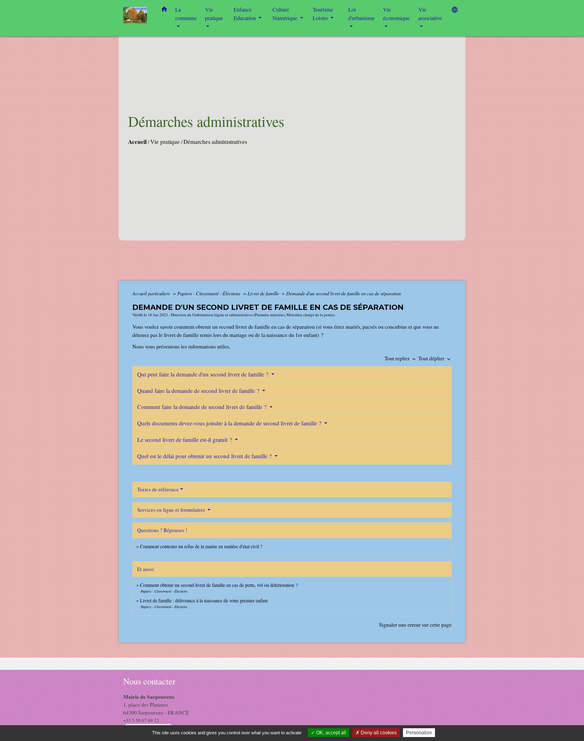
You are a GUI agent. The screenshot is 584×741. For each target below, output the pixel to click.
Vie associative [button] (430, 14)
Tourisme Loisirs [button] (323, 14)
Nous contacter (149, 681)
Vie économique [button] (396, 14)
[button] (164, 10)
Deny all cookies (378, 732)
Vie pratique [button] (214, 14)
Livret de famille (264, 293)
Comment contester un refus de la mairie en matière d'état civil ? (201, 546)
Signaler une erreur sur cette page (415, 624)
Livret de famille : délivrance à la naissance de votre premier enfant (204, 600)
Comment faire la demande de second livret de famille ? (202, 406)
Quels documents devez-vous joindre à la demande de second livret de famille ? (230, 423)
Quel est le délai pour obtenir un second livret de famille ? (205, 456)
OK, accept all (330, 732)
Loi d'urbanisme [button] (361, 14)
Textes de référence (158, 489)
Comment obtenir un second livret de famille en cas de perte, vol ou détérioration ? (219, 585)
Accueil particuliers (151, 293)
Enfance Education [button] (245, 14)
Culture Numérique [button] (286, 14)
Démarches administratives (215, 141)
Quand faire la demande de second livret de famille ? (199, 390)
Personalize (419, 732)
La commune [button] (186, 14)
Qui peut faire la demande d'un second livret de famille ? (203, 374)
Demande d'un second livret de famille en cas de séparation (343, 293)
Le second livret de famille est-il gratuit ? (185, 439)
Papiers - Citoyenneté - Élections (209, 293)
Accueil (137, 141)
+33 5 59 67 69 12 (141, 720)
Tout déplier (435, 358)
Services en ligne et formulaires (171, 509)
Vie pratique (165, 141)
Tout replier (400, 358)
